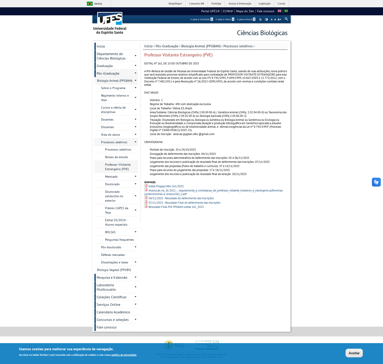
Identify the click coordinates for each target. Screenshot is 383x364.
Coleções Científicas (112, 297)
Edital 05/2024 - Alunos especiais (116, 222)
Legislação (264, 3)
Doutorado (112, 184)
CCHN (228, 11)
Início (148, 46)
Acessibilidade (261, 19)
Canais (281, 3)
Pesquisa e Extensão (112, 277)
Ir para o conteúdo (201, 19)
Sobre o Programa (113, 88)
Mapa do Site (245, 11)
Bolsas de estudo (116, 157)
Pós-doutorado (111, 247)
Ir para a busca (246, 19)
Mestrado (111, 177)
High (266, 19)
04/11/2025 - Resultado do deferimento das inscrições (181, 198)
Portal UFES (210, 11)
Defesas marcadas (113, 255)
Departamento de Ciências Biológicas (111, 56)
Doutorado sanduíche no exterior (114, 196)
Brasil (98, 3)
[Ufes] (109, 22)
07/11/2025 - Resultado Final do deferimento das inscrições (184, 203)
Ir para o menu (225, 19)
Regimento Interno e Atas (115, 97)
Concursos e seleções (113, 319)
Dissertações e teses (114, 262)
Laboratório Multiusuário (106, 287)
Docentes (107, 119)
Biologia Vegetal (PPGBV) (114, 270)
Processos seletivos (238, 46)
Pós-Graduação (167, 46)
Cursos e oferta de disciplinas (113, 109)
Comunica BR (196, 3)
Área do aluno (110, 135)
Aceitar (354, 353)
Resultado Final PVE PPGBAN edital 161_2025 (176, 207)
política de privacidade (123, 354)
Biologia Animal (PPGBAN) (201, 46)
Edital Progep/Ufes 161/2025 (166, 186)
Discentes (107, 127)
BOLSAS (110, 232)
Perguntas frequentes (119, 240)
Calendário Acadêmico (113, 312)
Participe (216, 3)
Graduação (105, 66)
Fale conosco (265, 11)
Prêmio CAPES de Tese (116, 210)
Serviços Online (108, 304)
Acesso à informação (240, 3)
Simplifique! (175, 3)
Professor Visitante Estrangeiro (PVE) (118, 167)
